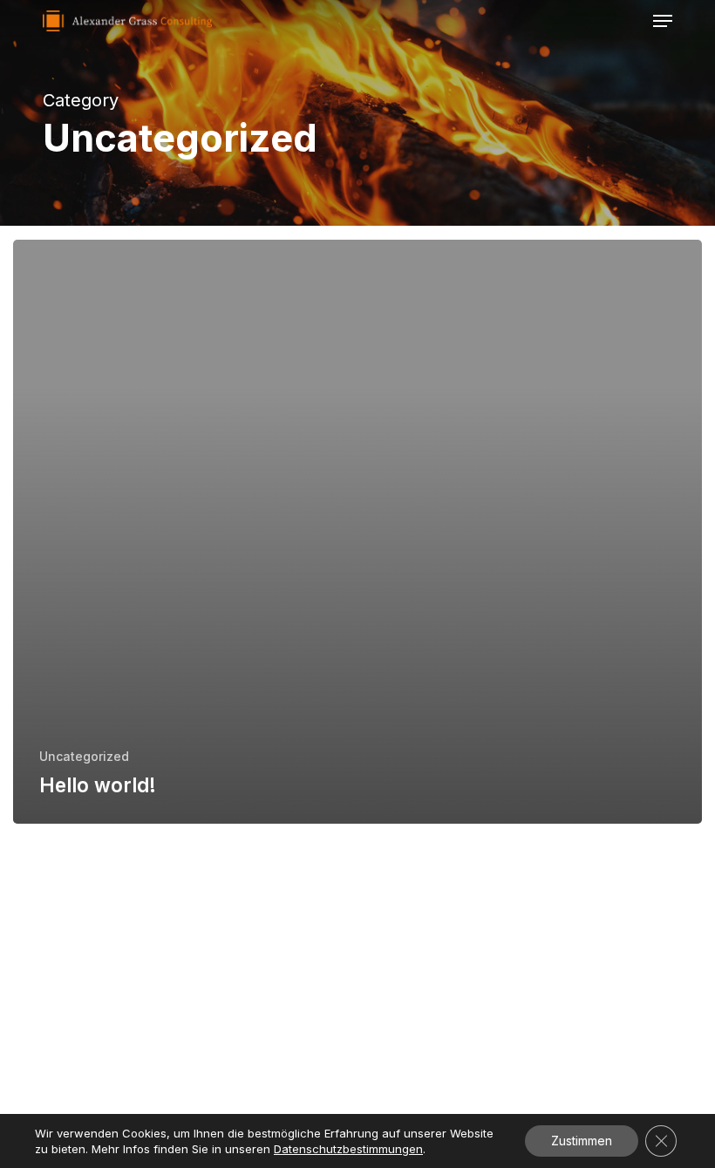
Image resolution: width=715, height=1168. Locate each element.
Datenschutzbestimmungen (348, 1149)
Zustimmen (581, 1140)
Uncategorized (84, 756)
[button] (662, 21)
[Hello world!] (357, 532)
